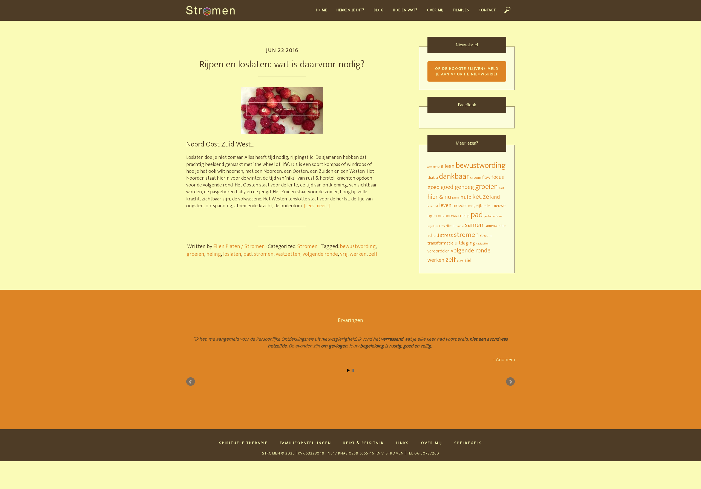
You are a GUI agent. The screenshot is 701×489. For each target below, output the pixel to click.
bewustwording (358, 246)
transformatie (440, 243)
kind (495, 197)
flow (486, 177)
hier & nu (439, 197)
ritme (450, 226)
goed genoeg (457, 187)
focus (497, 177)
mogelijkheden (480, 206)
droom (475, 177)
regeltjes (432, 226)
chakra (432, 177)
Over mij (431, 443)
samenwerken (495, 226)
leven (445, 205)
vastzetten (288, 254)
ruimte (459, 226)
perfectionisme (493, 216)
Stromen (213, 10)
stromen (264, 254)
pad (247, 254)
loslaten (232, 254)
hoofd (455, 197)
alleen (448, 166)
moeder (460, 205)
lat (436, 206)
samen (474, 225)
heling (213, 254)
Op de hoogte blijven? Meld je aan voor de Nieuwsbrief (467, 71)
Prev (190, 381)
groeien (195, 254)
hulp (465, 197)
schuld (433, 235)
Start (348, 370)
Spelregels (468, 443)
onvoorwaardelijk (454, 216)
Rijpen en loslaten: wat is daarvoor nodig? (282, 64)
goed (433, 187)
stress (446, 235)
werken (358, 254)
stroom (486, 235)
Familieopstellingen (305, 443)
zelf (373, 254)
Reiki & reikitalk (363, 443)
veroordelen (438, 251)
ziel (467, 260)
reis (442, 226)
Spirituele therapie (243, 443)
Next (510, 381)
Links (402, 443)
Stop (353, 370)
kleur (430, 206)
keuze (480, 196)
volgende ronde (320, 254)
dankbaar (454, 176)
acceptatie (433, 167)
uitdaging (465, 243)
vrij (343, 254)
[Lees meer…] (317, 206)
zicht (460, 260)
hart (501, 188)
